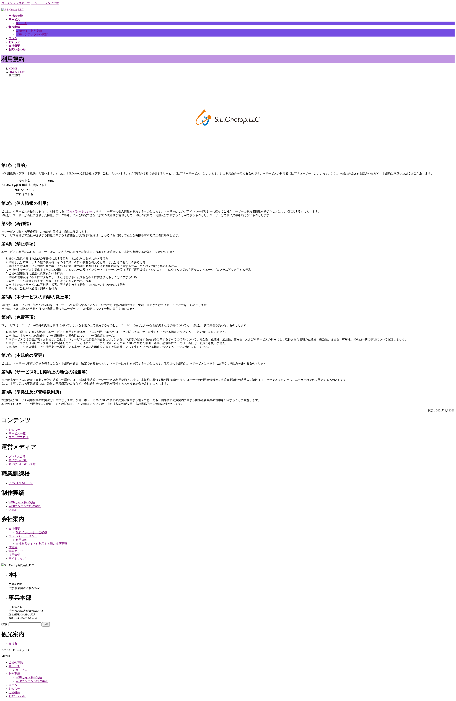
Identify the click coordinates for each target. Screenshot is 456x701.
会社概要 (14, 528)
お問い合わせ (17, 696)
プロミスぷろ (17, 456)
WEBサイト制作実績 (29, 30)
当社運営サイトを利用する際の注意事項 (41, 543)
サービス (21, 23)
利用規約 (21, 539)
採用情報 (14, 554)
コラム (13, 684)
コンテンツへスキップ (15, 3)
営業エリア (16, 551)
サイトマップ (17, 558)
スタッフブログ (18, 437)
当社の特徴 (16, 662)
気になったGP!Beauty (22, 463)
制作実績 (14, 673)
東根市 (13, 643)
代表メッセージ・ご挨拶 (31, 532)
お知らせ (14, 429)
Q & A (12, 509)
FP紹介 (13, 547)
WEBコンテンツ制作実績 (32, 34)
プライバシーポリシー (78, 211)
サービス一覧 (17, 433)
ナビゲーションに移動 (45, 3)
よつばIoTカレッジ (21, 483)
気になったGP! (18, 460)
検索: (4, 624)
